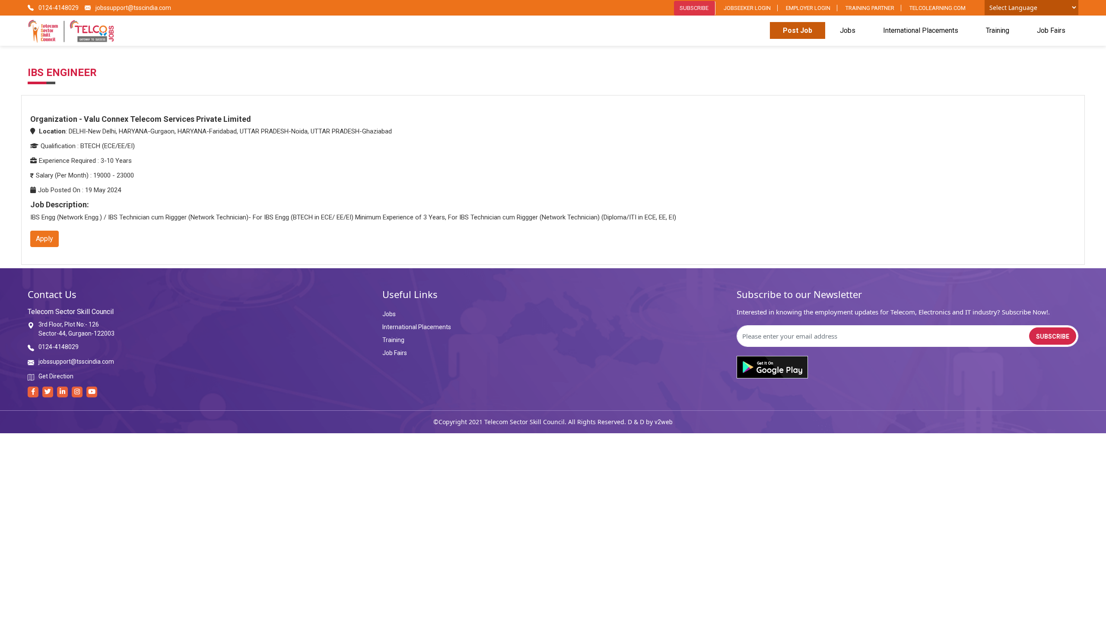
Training (997, 30)
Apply (44, 239)
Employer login (808, 8)
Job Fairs (1051, 30)
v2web (664, 422)
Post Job (797, 30)
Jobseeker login (747, 8)
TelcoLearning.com (937, 8)
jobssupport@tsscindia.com (132, 7)
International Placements (920, 30)
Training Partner (869, 8)
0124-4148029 (58, 7)
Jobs (847, 30)
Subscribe (694, 8)
